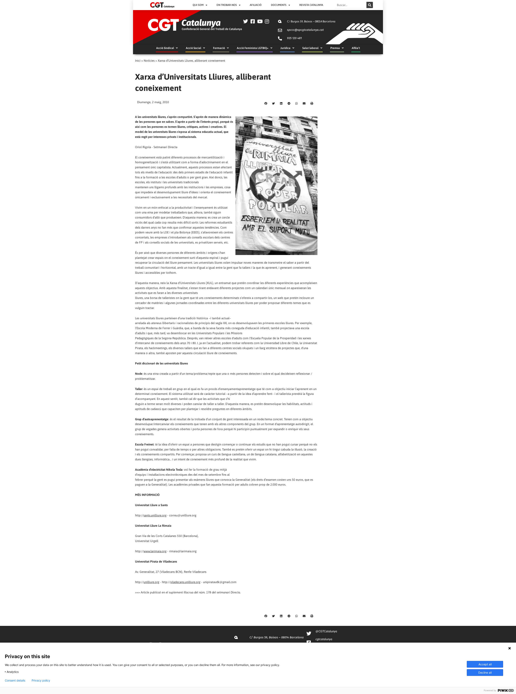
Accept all (485, 664)
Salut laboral (310, 48)
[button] (265, 103)
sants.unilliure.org (155, 515)
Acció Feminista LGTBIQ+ (252, 48)
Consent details (15, 680)
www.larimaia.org (155, 551)
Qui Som (198, 4)
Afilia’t (356, 48)
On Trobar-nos (226, 4)
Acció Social (193, 48)
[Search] (369, 5)
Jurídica (285, 48)
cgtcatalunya (323, 639)
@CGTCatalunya (326, 631)
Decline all (485, 672)
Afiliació (256, 4)
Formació (219, 48)
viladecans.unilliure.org (185, 582)
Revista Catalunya (311, 4)
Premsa (335, 48)
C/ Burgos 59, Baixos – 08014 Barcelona (311, 21)
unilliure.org (151, 582)
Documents (278, 4)
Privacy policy (41, 680)
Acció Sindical (165, 48)
